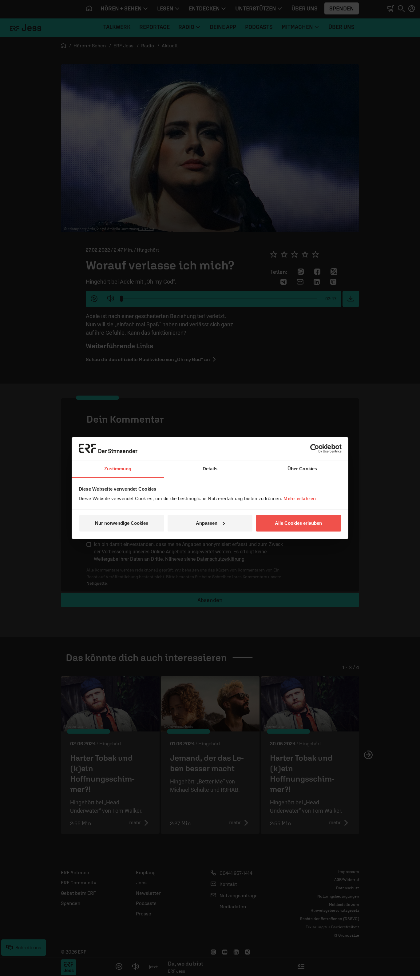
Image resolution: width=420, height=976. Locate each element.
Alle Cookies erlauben (298, 523)
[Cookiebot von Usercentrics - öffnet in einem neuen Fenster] (315, 448)
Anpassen (206, 523)
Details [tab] (210, 468)
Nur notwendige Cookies (121, 523)
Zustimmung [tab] (118, 468)
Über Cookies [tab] (302, 468)
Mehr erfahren (299, 498)
